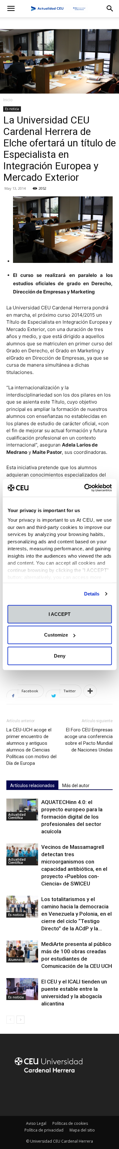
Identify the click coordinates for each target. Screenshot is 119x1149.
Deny (59, 655)
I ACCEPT (59, 614)
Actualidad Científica (17, 816)
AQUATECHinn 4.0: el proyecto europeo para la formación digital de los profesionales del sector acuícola (71, 817)
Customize (56, 635)
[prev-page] (10, 1020)
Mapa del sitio (82, 1130)
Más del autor (75, 785)
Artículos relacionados (32, 785)
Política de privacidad (43, 1130)
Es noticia (12, 109)
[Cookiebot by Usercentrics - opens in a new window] (85, 488)
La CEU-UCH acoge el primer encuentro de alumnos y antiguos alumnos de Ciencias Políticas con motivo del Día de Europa (31, 746)
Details (92, 593)
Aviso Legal (36, 1123)
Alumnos (15, 959)
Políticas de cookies (70, 1123)
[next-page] (20, 1020)
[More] (90, 691)
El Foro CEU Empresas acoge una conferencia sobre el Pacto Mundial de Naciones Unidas (88, 740)
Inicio (8, 99)
